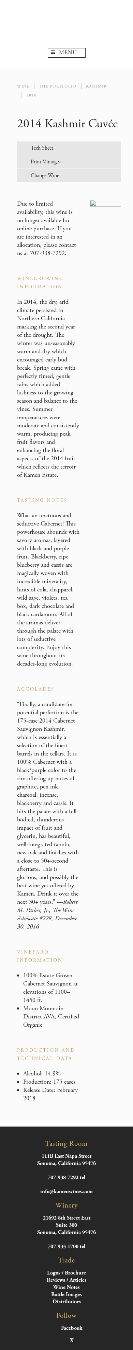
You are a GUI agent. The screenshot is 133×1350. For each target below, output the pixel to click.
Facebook (72, 1328)
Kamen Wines (66, 24)
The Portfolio (57, 86)
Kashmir (96, 86)
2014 (31, 95)
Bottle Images (66, 1294)
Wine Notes (66, 1287)
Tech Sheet (42, 148)
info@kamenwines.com (66, 1191)
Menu (68, 52)
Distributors (67, 1301)
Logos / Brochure (66, 1273)
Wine (23, 86)
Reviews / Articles (67, 1280)
